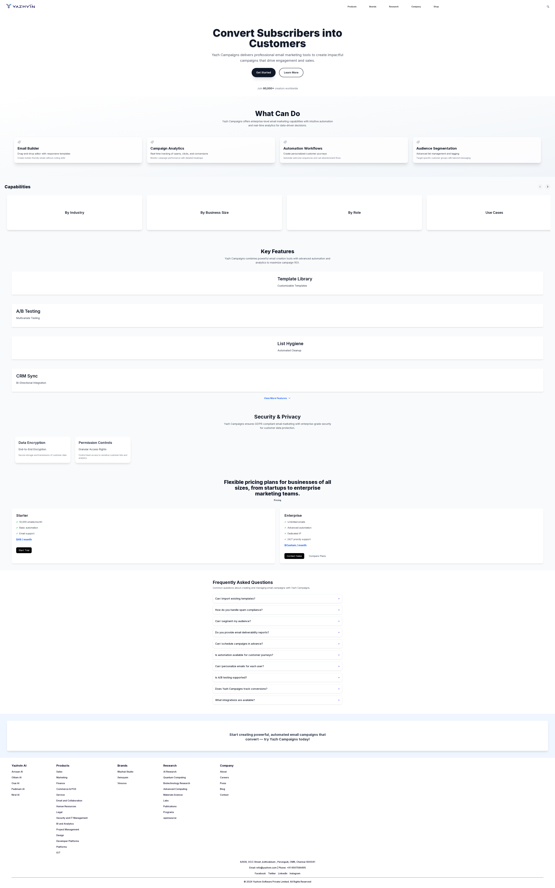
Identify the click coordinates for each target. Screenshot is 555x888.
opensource (169, 817)
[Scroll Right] (547, 186)
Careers (224, 777)
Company (416, 6)
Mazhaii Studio (125, 771)
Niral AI (16, 794)
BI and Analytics (65, 823)
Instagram (295, 873)
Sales (59, 771)
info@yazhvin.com (266, 867)
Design (60, 835)
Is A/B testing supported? (277, 677)
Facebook (260, 873)
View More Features (275, 398)
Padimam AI (18, 789)
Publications (169, 806)
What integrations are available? (277, 700)
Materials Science (173, 794)
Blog (222, 789)
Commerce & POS (66, 789)
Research (394, 6)
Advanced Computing (175, 789)
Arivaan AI (17, 771)
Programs (168, 812)
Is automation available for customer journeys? (277, 654)
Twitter (272, 873)
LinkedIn (282, 873)
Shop (436, 6)
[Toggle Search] (548, 6)
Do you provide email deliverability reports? (277, 632)
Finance (60, 783)
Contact (224, 794)
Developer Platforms (67, 841)
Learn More (291, 72)
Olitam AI (17, 777)
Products (352, 6)
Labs (166, 800)
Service (60, 794)
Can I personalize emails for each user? (277, 666)
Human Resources (66, 806)
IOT (58, 852)
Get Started (263, 72)
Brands (372, 6)
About (223, 771)
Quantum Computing (174, 777)
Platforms (61, 846)
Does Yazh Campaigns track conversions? (277, 688)
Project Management (67, 829)
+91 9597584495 (296, 867)
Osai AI (15, 783)
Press (223, 783)
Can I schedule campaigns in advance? (277, 643)
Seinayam (123, 777)
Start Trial (23, 550)
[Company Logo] (20, 6)
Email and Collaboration (69, 800)
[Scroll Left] (540, 186)
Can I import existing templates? (277, 598)
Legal (59, 812)
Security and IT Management (72, 817)
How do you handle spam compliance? (277, 609)
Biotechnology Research (176, 783)
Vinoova (122, 783)
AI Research (169, 771)
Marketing (61, 777)
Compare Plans (317, 556)
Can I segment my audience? (277, 621)
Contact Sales (294, 556)
